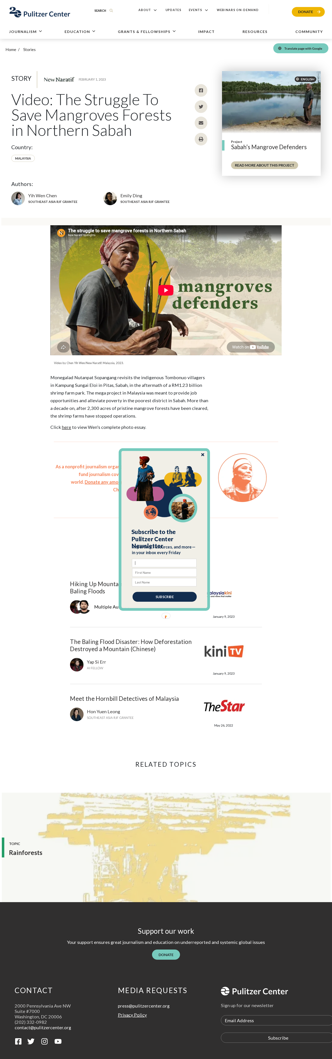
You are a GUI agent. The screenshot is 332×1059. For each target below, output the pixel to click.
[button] (164, 539)
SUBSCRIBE (165, 597)
